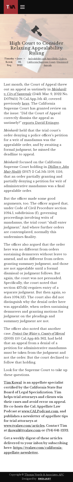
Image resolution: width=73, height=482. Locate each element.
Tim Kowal (13, 382)
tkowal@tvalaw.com (24, 430)
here (25, 103)
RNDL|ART (44, 478)
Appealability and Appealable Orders (47, 58)
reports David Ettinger (40, 123)
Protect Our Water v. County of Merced (38, 333)
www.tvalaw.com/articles (24, 425)
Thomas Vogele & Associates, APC (44, 474)
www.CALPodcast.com (40, 411)
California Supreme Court (41, 62)
